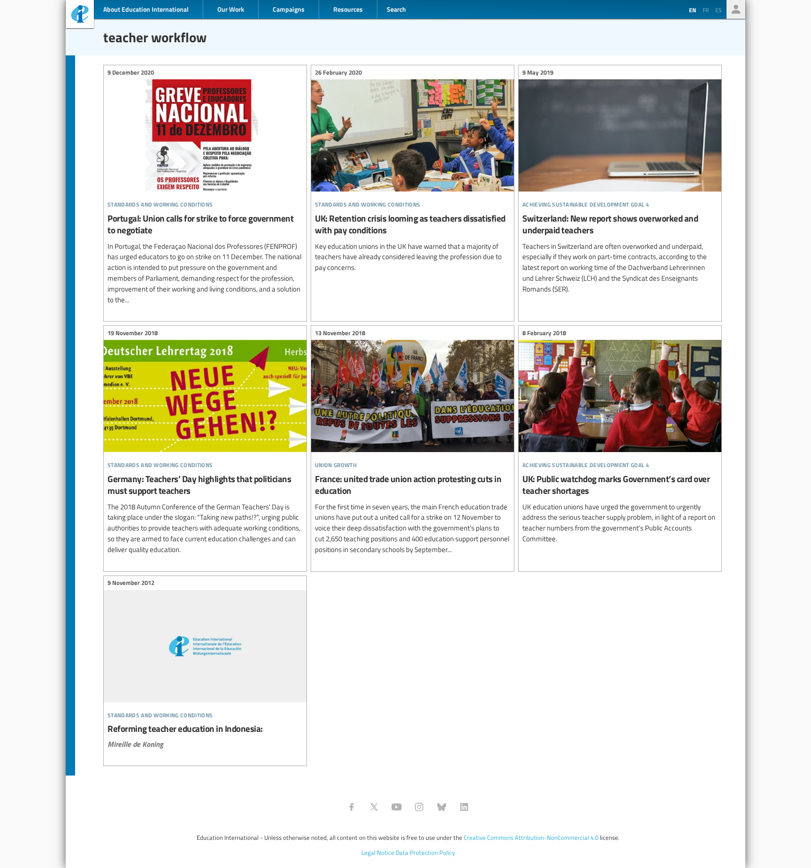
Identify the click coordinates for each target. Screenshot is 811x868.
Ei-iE (80, 15)
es (718, 10)
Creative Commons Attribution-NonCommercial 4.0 (531, 837)
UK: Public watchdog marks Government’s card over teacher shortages (620, 437)
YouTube (396, 807)
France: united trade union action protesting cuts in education (412, 442)
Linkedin (464, 807)
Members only (736, 9)
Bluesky (441, 807)
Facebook (351, 807)
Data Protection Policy (425, 852)
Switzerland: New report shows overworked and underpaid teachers (620, 182)
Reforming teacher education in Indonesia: (205, 665)
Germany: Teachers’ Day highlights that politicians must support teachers (205, 442)
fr (706, 10)
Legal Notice (377, 852)
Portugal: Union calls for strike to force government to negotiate (205, 187)
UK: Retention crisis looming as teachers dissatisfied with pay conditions (412, 171)
